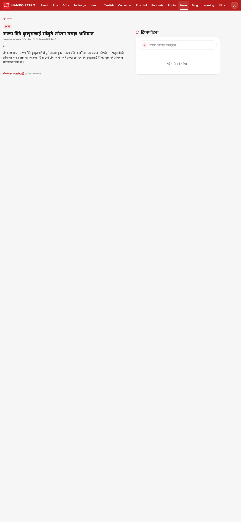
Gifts (66, 5)
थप (220, 5)
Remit (44, 5)
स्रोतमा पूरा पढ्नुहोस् (12, 73)
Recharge (79, 5)
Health (95, 5)
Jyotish (109, 5)
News (183, 5)
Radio (172, 5)
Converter (124, 5)
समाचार (10, 18)
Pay (55, 5)
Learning (208, 5)
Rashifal (141, 5)
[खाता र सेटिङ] (234, 5)
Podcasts (157, 5)
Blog (195, 5)
